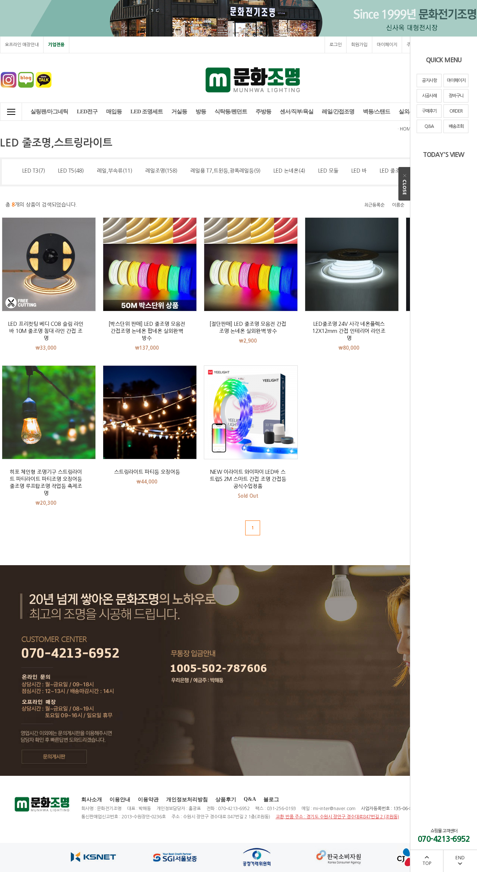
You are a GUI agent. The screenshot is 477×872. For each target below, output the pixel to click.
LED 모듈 (328, 170)
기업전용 (56, 45)
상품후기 (225, 799)
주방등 (263, 111)
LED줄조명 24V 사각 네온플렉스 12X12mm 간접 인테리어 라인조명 (348, 331)
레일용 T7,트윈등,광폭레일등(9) (225, 170)
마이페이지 (456, 80)
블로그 (271, 799)
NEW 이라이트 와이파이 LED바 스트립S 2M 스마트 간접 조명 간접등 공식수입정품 (248, 479)
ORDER (455, 111)
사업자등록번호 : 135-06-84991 (392, 808)
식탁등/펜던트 (231, 111)
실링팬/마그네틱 (49, 111)
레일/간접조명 (338, 111)
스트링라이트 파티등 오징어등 (147, 472)
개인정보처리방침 (187, 799)
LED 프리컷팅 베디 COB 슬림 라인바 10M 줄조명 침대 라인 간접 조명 (45, 331)
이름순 (398, 205)
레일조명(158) (161, 170)
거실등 (179, 111)
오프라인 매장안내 (22, 45)
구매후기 (429, 111)
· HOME (405, 129)
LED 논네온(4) (289, 170)
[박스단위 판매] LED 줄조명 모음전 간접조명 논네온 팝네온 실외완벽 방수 (146, 331)
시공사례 (429, 96)
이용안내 (120, 799)
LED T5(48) (71, 170)
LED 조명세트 (146, 111)
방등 (201, 111)
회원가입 (359, 45)
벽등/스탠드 (376, 111)
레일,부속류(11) (114, 170)
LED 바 (359, 170)
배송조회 (456, 126)
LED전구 (87, 111)
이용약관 (148, 799)
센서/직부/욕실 (296, 111)
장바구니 (456, 96)
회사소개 (91, 799)
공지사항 (429, 80)
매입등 (114, 111)
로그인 (335, 45)
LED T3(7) (33, 170)
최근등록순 (374, 205)
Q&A (429, 126)
